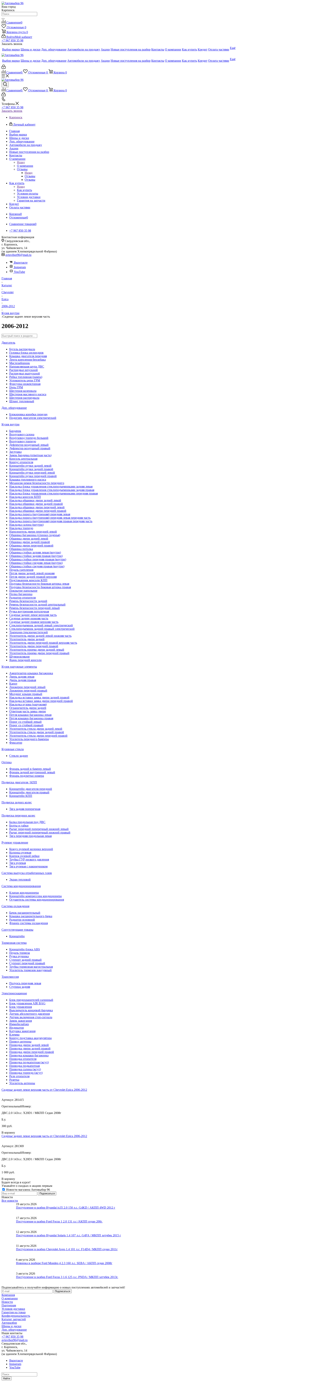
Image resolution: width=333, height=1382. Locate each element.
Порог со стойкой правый (26, 725)
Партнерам (9, 1305)
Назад (21, 162)
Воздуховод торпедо (22, 441)
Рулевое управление (15, 842)
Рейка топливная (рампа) (25, 377)
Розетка (14, 1079)
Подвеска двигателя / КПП (19, 782)
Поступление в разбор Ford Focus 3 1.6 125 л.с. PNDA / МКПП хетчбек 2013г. (67, 1277)
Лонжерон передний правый (28, 690)
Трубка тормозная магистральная (31, 966)
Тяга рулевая (17, 863)
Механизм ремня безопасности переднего (36, 483)
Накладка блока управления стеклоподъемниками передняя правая (53, 493)
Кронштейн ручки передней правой (33, 476)
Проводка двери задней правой (29, 1048)
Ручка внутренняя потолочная (29, 611)
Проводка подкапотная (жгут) (29, 1062)
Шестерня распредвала (24, 397)
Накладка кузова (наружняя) (28, 704)
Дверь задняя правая (22, 680)
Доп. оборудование (14, 407)
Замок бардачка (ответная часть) (30, 455)
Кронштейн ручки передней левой (32, 472)
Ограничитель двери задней (27, 708)
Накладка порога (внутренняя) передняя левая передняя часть (50, 517)
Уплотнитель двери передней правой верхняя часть (43, 642)
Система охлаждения (15, 906)
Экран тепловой (20, 879)
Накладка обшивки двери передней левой (37, 507)
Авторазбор (9, 1322)
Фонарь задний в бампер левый (30, 768)
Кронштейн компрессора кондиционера (35, 896)
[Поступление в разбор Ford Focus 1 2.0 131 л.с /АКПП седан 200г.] (9, 1223)
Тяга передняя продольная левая (30, 836)
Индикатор (16, 1027)
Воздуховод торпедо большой (28, 438)
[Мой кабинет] (4, 67)
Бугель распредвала (22, 349)
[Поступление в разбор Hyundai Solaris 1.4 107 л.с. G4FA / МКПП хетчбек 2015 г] (9, 1237)
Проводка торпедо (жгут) (26, 1072)
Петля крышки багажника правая (31, 718)
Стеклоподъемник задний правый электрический (42, 628)
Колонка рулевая (20, 852)
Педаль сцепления (21, 569)
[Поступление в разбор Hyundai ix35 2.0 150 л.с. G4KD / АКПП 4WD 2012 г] (9, 1209)
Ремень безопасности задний (28, 601)
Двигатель (8, 342)
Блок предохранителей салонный (31, 999)
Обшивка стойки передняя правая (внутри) (37, 559)
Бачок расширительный (24, 912)
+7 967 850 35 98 (12, 40)
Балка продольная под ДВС (27, 822)
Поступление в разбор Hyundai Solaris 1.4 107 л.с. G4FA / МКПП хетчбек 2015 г (68, 1235)
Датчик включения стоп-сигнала (30, 1017)
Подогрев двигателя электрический (32, 417)
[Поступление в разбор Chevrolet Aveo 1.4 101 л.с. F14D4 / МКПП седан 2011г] (9, 1251)
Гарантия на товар (14, 1312)
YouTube (19, 271)
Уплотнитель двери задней (27, 639)
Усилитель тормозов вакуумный (30, 970)
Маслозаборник (19, 363)
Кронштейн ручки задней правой (31, 469)
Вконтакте (21, 262)
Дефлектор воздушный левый (29, 444)
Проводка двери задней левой (29, 1045)
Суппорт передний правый (27, 963)
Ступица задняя (19, 986)
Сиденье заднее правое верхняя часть (33, 622)
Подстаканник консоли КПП (28, 580)
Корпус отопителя (21, 462)
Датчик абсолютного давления (29, 1013)
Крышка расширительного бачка (30, 916)
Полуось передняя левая (25, 983)
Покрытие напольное (23, 590)
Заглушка (15, 451)
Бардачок (15, 431)
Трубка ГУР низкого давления (29, 859)
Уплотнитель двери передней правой (33, 646)
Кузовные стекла (13, 749)
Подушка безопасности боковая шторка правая (40, 587)
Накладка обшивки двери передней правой (37, 510)
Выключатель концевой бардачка (31, 1010)
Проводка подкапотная (24, 1065)
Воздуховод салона (21, 434)
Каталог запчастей (14, 1319)
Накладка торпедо (21, 528)
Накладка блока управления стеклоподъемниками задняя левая (50, 486)
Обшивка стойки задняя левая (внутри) (35, 552)
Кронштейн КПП (20, 795)
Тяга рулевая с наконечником (28, 866)
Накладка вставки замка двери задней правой (39, 697)
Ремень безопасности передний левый (34, 608)
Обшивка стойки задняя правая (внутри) (36, 556)
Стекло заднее (18, 755)
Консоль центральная (23, 458)
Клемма (14, 1034)
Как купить (24, 190)
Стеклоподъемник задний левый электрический (41, 625)
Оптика (7, 762)
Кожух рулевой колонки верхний (31, 849)
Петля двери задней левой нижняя (32, 573)
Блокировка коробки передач (28, 414)
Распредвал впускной (23, 370)
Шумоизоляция (19, 656)
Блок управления (20, 1006)
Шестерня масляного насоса (27, 394)
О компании (25, 165)
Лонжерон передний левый (27, 687)
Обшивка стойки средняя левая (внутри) (36, 562)
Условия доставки (13, 1308)
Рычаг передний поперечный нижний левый (39, 829)
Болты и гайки (19, 825)
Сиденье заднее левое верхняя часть (33, 615)
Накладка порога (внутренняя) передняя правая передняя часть (50, 521)
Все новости (10, 1200)
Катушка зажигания (22, 1031)
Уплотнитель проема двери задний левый (36, 649)
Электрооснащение (14, 993)
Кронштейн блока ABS (24, 949)
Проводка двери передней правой (31, 1052)
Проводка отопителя (22, 1059)
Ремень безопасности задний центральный (37, 604)
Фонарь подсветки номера (26, 775)
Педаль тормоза (19, 952)
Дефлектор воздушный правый (29, 448)
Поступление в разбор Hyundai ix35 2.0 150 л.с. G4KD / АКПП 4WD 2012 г (65, 1207)
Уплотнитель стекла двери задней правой (36, 732)
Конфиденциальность (16, 1315)
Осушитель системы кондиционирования (36, 899)
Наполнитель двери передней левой (33, 531)
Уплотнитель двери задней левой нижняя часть (40, 635)
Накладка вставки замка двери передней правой (41, 701)
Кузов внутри (10, 424)
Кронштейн (17, 936)
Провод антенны (20, 1041)
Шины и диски (11, 1326)
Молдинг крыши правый (25, 694)
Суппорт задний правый (25, 959)
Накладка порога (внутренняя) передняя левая (39, 514)
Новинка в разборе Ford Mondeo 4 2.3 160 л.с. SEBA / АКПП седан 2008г (64, 1263)
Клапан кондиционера (24, 892)
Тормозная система (14, 942)
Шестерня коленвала (22, 390)
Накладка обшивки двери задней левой (35, 500)
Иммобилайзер (19, 1024)
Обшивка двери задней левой (28, 538)
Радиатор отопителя (22, 597)
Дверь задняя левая (21, 676)
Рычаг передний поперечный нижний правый (39, 832)
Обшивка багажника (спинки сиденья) (34, 535)
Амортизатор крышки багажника (31, 673)
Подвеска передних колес (18, 815)
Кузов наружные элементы (19, 666)
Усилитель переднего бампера (29, 739)
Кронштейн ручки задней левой (30, 465)
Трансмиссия (10, 976)
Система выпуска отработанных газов (27, 873)
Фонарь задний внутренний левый (32, 772)
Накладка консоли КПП (25, 497)
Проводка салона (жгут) (25, 1069)
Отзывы (30, 176)
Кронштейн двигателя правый (29, 792)
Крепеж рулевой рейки (24, 856)
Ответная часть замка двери (27, 711)
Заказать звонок (12, 110)
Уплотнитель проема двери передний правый (39, 653)
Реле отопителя (19, 1076)
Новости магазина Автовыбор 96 (27, 1189)
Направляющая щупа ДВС (26, 366)
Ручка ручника (19, 956)
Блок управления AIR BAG (27, 1003)
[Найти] (3, 18)
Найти (6, 1378)
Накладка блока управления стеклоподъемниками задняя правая (51, 490)
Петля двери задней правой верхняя (33, 576)
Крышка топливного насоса (27, 479)
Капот (13, 683)
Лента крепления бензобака (27, 359)
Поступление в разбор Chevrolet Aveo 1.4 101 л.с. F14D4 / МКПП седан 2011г (67, 1249)
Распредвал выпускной (24, 373)
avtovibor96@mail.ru (18, 254)
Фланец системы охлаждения (28, 923)
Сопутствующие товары (17, 929)
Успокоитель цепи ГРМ (24, 380)
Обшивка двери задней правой (29, 542)
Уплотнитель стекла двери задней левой (35, 728)
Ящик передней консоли (25, 660)
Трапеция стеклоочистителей (28, 632)
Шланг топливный (21, 401)
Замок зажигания (20, 1020)
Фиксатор (15, 742)
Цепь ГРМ (16, 387)
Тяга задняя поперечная (24, 809)
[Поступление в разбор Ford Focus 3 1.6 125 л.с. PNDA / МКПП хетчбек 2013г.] (9, 1279)
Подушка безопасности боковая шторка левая (39, 583)
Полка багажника (20, 594)
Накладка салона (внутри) (26, 524)
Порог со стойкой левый (25, 721)
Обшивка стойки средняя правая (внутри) (36, 566)
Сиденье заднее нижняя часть (28, 618)
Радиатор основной (22, 919)
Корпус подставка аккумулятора (30, 1038)
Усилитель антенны (22, 1083)
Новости (7, 1302)
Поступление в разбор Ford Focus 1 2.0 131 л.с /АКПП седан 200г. (59, 1221)
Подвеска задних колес (17, 802)
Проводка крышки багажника (29, 1055)
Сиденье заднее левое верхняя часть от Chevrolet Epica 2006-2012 (44, 1089)
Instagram (20, 267)
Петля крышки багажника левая (30, 714)
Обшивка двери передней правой (31, 545)
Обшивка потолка (21, 549)
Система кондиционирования (21, 886)
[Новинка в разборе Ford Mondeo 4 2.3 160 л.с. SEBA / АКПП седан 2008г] (9, 1265)
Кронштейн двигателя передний (30, 789)
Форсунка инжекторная (24, 384)
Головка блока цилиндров (26, 352)
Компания (8, 1295)
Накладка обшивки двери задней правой (36, 503)
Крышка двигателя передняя (28, 356)
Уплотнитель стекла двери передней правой (38, 735)
